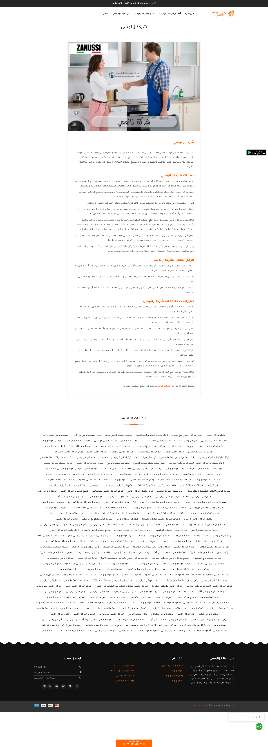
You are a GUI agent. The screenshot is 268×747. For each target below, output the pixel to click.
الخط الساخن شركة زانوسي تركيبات (67, 513)
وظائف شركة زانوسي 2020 (146, 603)
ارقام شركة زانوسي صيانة (83, 457)
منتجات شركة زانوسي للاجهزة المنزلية (55, 603)
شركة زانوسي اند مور (60, 485)
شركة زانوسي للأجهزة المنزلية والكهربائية (209, 491)
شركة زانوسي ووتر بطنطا (116, 547)
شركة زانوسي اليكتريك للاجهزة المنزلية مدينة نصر (151, 625)
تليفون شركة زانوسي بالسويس (117, 446)
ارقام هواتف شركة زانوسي (53, 457)
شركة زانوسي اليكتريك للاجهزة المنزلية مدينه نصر (103, 603)
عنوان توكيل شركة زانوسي (101, 474)
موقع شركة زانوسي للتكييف (176, 564)
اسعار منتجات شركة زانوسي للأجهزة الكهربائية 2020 (163, 631)
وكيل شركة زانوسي (215, 435)
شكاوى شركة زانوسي (131, 441)
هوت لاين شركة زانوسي (168, 497)
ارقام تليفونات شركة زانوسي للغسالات (142, 469)
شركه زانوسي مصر (175, 452)
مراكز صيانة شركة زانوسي (103, 497)
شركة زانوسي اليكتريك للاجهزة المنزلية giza (144, 575)
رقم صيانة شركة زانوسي (148, 452)
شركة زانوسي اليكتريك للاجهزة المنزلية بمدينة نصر (115, 513)
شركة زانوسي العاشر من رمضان (99, 608)
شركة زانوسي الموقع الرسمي (97, 519)
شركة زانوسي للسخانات (111, 614)
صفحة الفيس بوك (42, 673)
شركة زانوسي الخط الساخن (189, 608)
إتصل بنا (104, 14)
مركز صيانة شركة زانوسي (207, 480)
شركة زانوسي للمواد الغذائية (71, 497)
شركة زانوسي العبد (97, 452)
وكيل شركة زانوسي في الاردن (86, 435)
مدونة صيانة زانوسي (144, 14)
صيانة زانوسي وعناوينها (122, 671)
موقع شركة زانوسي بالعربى (96, 530)
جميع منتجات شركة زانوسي (74, 491)
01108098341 (40, 667)
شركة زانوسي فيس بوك (158, 441)
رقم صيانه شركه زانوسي (116, 502)
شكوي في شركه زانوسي (57, 508)
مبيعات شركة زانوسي (52, 502)
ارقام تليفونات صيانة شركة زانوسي (132, 553)
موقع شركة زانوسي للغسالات (107, 491)
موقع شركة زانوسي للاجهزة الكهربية (103, 625)
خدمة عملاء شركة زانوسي (133, 608)
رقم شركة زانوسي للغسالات (83, 446)
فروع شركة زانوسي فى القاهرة (80, 564)
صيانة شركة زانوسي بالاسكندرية (174, 480)
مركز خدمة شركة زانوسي (209, 469)
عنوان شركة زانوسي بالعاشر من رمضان (180, 541)
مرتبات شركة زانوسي (160, 608)
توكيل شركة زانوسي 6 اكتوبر (198, 519)
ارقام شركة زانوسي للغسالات (170, 508)
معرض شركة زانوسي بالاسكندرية (57, 553)
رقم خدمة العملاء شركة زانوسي (106, 525)
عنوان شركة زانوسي (137, 614)
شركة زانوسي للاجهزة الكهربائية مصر (199, 485)
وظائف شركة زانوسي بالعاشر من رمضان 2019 (156, 502)
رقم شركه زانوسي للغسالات (157, 597)
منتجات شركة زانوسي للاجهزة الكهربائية (184, 603)
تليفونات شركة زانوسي (118, 463)
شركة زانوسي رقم (47, 491)
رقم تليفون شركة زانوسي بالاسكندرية (209, 553)
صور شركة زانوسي (142, 508)
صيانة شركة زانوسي (100, 592)
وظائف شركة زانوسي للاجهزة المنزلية (161, 519)
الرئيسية (189, 14)
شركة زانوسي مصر (208, 614)
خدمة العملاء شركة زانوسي (58, 463)
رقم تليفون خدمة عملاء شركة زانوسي (65, 474)
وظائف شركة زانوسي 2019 (210, 592)
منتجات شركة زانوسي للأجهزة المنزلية (157, 485)
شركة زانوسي (48, 631)
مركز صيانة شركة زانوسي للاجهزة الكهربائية (112, 541)
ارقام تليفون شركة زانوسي (170, 491)
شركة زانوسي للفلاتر (102, 620)
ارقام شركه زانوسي (55, 446)
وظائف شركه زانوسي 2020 (186, 536)
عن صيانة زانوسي (121, 14)
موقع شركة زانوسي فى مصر (119, 485)
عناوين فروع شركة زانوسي (87, 485)
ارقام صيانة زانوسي (173, 676)
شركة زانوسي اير (115, 569)
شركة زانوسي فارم (53, 592)
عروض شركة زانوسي (210, 597)
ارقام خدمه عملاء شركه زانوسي (134, 474)
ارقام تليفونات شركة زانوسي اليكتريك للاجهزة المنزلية (196, 463)
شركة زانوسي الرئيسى (105, 441)
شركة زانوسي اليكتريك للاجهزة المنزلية (61, 625)
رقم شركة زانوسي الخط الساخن (75, 631)
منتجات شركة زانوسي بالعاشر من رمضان (205, 502)
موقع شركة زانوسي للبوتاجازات (153, 536)
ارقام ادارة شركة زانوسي (142, 480)
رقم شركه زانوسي (147, 541)
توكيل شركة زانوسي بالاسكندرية (136, 497)
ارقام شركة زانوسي (59, 614)
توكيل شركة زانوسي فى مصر (124, 597)
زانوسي (126, 153)
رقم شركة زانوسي (186, 614)
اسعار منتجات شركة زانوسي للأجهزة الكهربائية (174, 620)
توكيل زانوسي (176, 681)
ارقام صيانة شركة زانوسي (215, 580)
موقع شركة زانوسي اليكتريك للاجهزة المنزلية (209, 586)
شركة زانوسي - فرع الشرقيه (151, 446)
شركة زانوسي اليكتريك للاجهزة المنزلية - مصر (186, 569)
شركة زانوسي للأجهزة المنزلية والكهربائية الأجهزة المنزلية (199, 575)
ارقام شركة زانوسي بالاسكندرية (152, 435)
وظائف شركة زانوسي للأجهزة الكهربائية (65, 541)
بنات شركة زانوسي (68, 569)
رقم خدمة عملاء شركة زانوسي (178, 592)
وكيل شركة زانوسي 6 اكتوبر (85, 547)
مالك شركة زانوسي (87, 558)
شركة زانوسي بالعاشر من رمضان (206, 508)
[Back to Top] (3, 741)
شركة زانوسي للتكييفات (117, 508)
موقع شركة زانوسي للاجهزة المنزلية (170, 558)
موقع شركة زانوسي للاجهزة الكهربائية (199, 513)
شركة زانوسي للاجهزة (125, 592)
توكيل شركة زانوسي (76, 592)
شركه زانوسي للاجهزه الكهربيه (171, 530)
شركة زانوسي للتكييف (51, 620)
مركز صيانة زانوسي (124, 681)
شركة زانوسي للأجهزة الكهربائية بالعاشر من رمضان (121, 586)
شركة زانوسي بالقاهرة (121, 452)
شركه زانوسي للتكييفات (138, 525)
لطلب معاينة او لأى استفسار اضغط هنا (132, 3)
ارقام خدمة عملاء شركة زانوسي (149, 463)
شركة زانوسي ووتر (213, 541)
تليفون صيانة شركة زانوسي (204, 530)
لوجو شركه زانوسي (49, 525)
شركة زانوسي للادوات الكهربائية (170, 553)
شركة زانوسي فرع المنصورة (206, 558)
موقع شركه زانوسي (186, 597)
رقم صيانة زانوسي (125, 676)
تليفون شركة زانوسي (46, 608)
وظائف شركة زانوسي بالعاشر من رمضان (61, 575)
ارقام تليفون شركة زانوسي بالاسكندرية (202, 474)
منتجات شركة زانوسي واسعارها (94, 553)
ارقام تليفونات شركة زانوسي (64, 530)
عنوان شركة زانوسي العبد (77, 441)
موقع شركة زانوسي (105, 631)
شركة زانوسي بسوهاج (114, 480)
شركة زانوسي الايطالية (185, 441)
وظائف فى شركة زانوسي (201, 452)
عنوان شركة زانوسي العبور (215, 620)
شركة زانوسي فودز (77, 536)
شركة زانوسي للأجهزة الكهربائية (210, 631)
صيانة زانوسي (163, 386)
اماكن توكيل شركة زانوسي (140, 491)
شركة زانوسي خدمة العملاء (87, 508)
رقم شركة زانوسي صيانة (145, 564)
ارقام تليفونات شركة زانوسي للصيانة (210, 457)
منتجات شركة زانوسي (84, 614)
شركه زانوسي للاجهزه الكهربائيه (83, 502)
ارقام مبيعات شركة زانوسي (180, 469)
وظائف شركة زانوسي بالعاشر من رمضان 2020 (124, 558)
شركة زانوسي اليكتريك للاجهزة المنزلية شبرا (205, 525)
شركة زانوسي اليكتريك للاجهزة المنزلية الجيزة (203, 625)
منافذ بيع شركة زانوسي (148, 580)
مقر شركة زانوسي (52, 564)
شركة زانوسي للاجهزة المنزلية (131, 620)
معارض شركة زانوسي (127, 519)
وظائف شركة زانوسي (77, 620)
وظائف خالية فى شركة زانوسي (160, 513)
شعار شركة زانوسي (50, 580)
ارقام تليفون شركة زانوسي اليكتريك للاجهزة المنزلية (161, 457)
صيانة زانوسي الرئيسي (123, 666)
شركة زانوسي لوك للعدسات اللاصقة (151, 547)
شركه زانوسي (126, 631)
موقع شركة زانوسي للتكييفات (209, 564)
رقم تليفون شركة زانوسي (220, 608)
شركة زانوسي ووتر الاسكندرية (114, 564)
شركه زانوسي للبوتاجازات (55, 435)
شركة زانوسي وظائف (92, 569)
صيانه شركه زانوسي (184, 547)
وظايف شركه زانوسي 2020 (51, 536)
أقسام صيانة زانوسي (170, 14)
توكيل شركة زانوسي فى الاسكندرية (63, 469)
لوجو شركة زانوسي (69, 608)
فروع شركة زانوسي (149, 592)
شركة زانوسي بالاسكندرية (60, 558)
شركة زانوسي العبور (101, 536)
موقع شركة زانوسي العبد (182, 446)
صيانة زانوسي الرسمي (172, 666)
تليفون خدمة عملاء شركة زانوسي (101, 469)
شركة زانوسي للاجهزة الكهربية (167, 586)
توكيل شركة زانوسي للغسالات (115, 457)
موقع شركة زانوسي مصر (78, 586)
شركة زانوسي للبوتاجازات (49, 586)
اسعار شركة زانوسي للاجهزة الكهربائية (112, 580)
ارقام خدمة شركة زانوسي (76, 580)
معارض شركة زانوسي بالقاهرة (214, 547)
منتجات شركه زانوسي (67, 519)
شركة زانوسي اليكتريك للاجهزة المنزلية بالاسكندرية (74, 480)
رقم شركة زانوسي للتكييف (217, 536)
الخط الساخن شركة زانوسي (61, 597)
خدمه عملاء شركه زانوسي (214, 441)
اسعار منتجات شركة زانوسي (53, 547)
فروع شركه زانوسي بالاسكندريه (102, 575)
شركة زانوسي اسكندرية (74, 525)
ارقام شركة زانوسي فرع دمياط (186, 435)
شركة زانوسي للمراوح (162, 614)
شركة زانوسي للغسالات (167, 525)
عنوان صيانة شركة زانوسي (89, 463)
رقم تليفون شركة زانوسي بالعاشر (181, 580)
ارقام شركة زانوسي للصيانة (197, 497)
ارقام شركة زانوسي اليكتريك (69, 452)
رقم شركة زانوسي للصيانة (92, 597)
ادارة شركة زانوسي (124, 536)
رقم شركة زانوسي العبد (211, 446)
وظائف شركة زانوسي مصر (118, 435)
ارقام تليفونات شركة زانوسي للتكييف (133, 530)
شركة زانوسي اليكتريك (220, 603)
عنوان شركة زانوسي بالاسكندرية (143, 569)
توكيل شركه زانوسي (51, 441)
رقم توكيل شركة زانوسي (166, 474)
